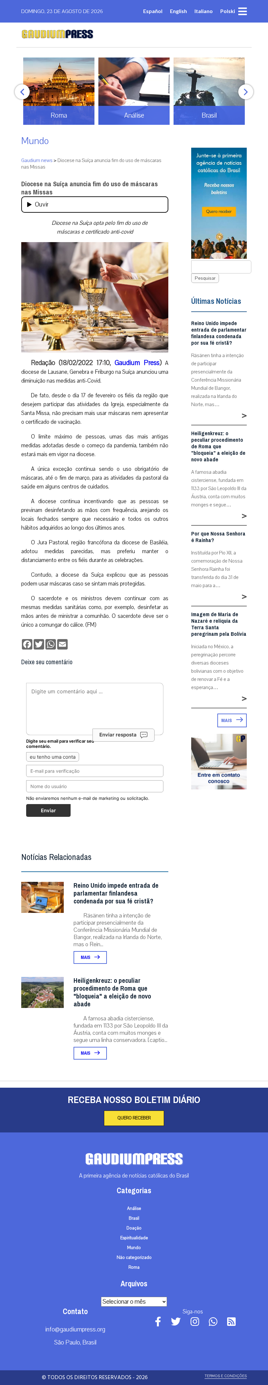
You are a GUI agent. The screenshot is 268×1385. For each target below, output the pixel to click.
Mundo (35, 141)
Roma (134, 1267)
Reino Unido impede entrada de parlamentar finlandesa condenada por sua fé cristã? (116, 893)
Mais (86, 957)
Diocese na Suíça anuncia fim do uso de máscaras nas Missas (89, 188)
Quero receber (134, 1118)
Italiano (203, 11)
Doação (134, 1228)
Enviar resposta (118, 735)
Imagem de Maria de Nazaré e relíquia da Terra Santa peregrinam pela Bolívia (218, 624)
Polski (227, 11)
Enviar (48, 810)
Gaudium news (37, 160)
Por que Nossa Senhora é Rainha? (218, 537)
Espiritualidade (134, 1238)
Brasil (134, 1218)
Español (152, 11)
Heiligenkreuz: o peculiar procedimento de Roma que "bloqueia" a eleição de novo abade (112, 992)
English (178, 11)
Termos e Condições (226, 1376)
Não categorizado (134, 1258)
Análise (134, 1209)
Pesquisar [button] (205, 278)
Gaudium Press (137, 362)
